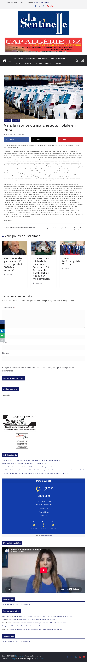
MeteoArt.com (47, 536)
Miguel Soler (5, 616)
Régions (17, 63)
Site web (5, 353)
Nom (5, 332)
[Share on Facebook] (2, 322)
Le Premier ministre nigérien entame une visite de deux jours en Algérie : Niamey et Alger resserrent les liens (35, 473)
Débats (58, 63)
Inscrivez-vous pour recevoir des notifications (16, 604)
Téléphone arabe (57, 58)
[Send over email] (2, 335)
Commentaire (8, 307)
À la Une (7, 120)
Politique (30, 58)
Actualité (18, 58)
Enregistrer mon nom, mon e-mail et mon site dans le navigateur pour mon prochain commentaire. (38, 369)
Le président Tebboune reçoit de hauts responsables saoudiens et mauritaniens (64, 229)
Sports (48, 63)
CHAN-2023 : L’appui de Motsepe (71, 261)
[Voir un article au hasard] (82, 61)
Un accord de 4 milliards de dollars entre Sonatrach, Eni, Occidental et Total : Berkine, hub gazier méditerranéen (41, 268)
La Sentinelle (20, 135)
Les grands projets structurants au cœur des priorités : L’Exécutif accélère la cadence (36, 629)
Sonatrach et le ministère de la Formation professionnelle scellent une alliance (32, 619)
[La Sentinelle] (4, 61)
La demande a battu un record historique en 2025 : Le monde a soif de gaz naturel (27, 467)
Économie (42, 58)
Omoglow (5, 626)
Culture (38, 63)
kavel (3, 619)
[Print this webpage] (2, 340)
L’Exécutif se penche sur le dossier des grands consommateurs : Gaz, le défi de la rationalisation (31, 460)
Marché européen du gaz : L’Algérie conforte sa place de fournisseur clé (24, 463)
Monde (28, 63)
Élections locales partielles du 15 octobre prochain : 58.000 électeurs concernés (14, 264)
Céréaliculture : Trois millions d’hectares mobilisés (26, 626)
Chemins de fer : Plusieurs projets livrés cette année (19, 227)
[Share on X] (2, 326)
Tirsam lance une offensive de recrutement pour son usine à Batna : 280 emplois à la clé (39, 623)
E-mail (5, 342)
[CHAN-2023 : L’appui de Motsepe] (72, 242)
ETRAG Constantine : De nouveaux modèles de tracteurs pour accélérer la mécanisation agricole (42, 616)
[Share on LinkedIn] (2, 331)
